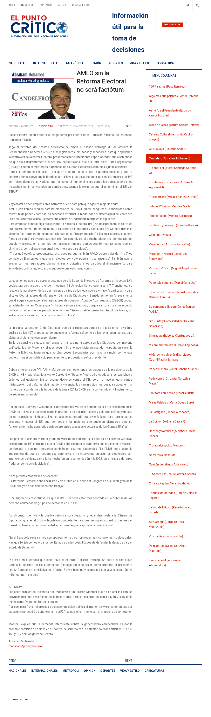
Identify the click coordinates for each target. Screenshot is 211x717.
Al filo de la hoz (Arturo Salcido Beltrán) (174, 125)
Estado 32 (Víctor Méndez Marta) (170, 206)
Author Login (20, 699)
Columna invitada (160, 235)
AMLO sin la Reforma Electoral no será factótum (101, 81)
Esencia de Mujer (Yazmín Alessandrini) (165, 562)
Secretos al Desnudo (162, 455)
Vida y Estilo (139, 63)
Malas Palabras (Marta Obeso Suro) (171, 402)
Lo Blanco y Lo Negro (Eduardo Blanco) (173, 225)
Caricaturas (166, 63)
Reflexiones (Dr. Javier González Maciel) (169, 381)
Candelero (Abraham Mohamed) (169, 158)
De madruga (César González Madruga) (167, 548)
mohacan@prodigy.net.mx (25, 646)
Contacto (46, 5)
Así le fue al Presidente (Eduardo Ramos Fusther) (170, 113)
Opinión (95, 63)
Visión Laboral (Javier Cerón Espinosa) (173, 345)
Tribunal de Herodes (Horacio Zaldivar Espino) (173, 495)
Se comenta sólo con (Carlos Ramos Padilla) (172, 309)
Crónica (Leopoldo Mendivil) (167, 445)
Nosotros (27, 5)
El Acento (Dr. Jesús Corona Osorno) (172, 474)
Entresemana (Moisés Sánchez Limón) (173, 197)
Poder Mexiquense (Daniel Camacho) (172, 283)
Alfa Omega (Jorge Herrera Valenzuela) (166, 524)
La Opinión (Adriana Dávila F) (167, 421)
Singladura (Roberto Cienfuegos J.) (171, 336)
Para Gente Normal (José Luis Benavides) (168, 256)
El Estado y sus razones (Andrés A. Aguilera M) (171, 185)
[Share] (187, 5)
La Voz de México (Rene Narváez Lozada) (170, 510)
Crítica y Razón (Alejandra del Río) (170, 483)
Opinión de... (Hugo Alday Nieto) (169, 464)
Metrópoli (74, 63)
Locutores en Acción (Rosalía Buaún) (172, 393)
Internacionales (46, 63)
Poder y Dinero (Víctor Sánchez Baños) (174, 369)
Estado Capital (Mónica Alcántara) (170, 216)
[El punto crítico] (46, 26)
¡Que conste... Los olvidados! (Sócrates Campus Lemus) (173, 294)
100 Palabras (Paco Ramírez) (167, 86)
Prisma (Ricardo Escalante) (166, 536)
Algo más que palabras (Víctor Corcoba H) (173, 98)
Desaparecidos (81, 5)
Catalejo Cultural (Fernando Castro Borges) (171, 137)
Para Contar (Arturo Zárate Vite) (169, 244)
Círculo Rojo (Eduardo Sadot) (167, 149)
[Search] (197, 5)
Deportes (115, 63)
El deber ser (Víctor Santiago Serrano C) (172, 170)
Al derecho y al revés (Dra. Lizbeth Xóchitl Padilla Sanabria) (170, 357)
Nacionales (18, 63)
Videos (62, 5)
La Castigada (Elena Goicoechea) (169, 412)
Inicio (11, 5)
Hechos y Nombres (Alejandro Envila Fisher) (172, 433)
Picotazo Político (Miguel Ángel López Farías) (173, 270)
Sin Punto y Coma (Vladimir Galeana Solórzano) (171, 323)
